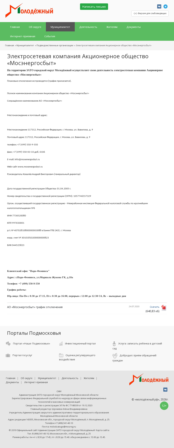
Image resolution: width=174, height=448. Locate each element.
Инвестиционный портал (80, 343)
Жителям (111, 27)
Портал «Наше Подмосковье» (31, 343)
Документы (134, 27)
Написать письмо (94, 6)
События (49, 36)
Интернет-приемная (22, 36)
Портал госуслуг (22, 355)
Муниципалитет (60, 27)
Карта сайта (102, 430)
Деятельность (88, 27)
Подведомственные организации (55, 45)
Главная (15, 27)
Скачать (154, 306)
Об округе (35, 27)
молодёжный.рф (147, 399)
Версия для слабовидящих (152, 13)
